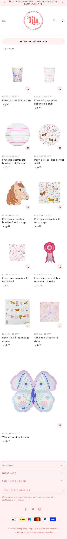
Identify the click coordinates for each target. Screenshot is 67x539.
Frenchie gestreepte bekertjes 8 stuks (45, 102)
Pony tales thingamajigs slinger (15, 339)
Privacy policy (23, 532)
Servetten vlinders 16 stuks (46, 339)
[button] (55, 20)
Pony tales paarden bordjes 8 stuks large (14, 220)
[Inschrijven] (63, 490)
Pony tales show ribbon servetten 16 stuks (47, 280)
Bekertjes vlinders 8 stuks (16, 100)
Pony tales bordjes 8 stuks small (49, 161)
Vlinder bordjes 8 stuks (15, 437)
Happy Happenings (25, 528)
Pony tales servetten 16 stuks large (47, 220)
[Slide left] (4, 3)
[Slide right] (62, 3)
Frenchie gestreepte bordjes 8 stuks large (14, 161)
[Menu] (4, 20)
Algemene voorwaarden (42, 532)
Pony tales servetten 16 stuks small (15, 280)
